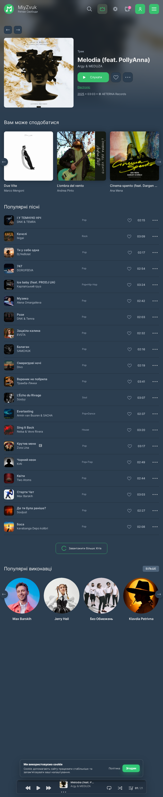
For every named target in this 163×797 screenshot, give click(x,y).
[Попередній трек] (8, 30)
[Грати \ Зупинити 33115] (9, 381)
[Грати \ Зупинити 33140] (9, 236)
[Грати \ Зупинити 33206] (9, 413)
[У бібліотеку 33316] (129, 527)
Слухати (96, 77)
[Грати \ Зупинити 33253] (9, 446)
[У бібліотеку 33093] (130, 253)
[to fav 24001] (116, 77)
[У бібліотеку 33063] (129, 269)
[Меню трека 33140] (155, 236)
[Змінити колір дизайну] (115, 9)
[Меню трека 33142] (155, 317)
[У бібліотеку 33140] (129, 236)
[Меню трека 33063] (155, 269)
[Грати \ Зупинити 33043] (9, 478)
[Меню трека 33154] (155, 285)
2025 (81, 94)
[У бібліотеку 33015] (129, 494)
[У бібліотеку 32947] (129, 430)
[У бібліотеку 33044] (130, 365)
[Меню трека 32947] (155, 430)
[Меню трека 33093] (155, 253)
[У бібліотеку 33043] (129, 478)
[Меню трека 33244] (155, 333)
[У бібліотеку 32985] (129, 462)
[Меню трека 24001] (128, 77)
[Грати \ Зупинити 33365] (9, 300)
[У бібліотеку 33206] (129, 414)
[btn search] (89, 9)
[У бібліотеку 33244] (129, 333)
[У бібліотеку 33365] (129, 301)
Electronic (84, 87)
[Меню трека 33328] (155, 511)
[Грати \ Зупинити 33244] (9, 333)
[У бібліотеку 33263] (130, 349)
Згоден (131, 768)
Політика (114, 768)
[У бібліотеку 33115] (130, 382)
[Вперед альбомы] (159, 162)
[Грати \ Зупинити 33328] (9, 510)
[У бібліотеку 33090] (129, 398)
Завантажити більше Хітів (85, 548)
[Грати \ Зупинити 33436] (9, 220)
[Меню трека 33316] (155, 527)
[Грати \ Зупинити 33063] (9, 268)
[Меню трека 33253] (155, 446)
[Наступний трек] (18, 30)
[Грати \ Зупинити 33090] (9, 397)
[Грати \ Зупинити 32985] (9, 462)
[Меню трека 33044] (155, 365)
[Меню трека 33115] (155, 382)
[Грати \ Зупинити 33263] (9, 349)
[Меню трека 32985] (155, 462)
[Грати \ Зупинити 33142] (9, 316)
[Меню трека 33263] (155, 349)
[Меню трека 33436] (155, 220)
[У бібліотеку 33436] (130, 220)
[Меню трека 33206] (155, 414)
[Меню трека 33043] (155, 478)
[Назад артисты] (4, 594)
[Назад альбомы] (4, 162)
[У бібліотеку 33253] (130, 446)
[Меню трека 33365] (155, 301)
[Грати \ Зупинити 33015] (9, 494)
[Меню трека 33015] (155, 494)
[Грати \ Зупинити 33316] (9, 526)
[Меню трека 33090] (155, 398)
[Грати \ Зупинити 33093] (9, 252)
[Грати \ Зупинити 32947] (9, 429)
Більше (151, 568)
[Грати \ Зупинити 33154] (9, 284)
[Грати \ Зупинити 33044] (9, 365)
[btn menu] (154, 9)
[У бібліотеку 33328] (129, 511)
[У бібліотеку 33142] (129, 317)
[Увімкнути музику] (38, 788)
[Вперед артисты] (159, 594)
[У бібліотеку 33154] (129, 285)
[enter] (140, 9)
